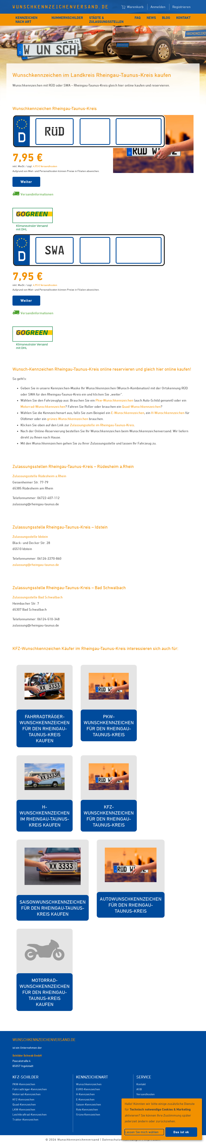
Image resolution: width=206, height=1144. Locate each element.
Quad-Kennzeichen (24, 1104)
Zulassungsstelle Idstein (30, 537)
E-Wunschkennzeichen (127, 413)
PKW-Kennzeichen (23, 1084)
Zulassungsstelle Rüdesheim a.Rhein (39, 476)
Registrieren (181, 7)
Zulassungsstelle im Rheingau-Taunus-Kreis (102, 425)
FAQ (138, 18)
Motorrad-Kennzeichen (26, 1094)
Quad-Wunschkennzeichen (141, 407)
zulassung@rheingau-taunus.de (35, 565)
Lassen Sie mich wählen (142, 1132)
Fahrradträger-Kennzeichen (29, 1089)
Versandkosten (145, 1094)
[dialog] (162, 1119)
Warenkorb (134, 7)
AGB (139, 1089)
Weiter (26, 182)
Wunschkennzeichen (89, 1084)
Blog (166, 18)
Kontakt (183, 18)
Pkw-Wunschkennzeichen (114, 400)
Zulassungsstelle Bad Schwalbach (37, 597)
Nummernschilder (67, 18)
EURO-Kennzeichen (88, 1089)
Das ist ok (181, 1132)
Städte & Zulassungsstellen (106, 20)
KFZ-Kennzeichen (23, 1099)
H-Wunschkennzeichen (167, 413)
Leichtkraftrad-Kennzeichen (29, 1114)
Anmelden (157, 7)
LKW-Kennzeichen (23, 1109)
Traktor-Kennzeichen (25, 1119)
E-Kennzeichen (85, 1099)
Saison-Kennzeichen (88, 1104)
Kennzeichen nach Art (26, 20)
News (151, 18)
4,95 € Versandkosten (45, 166)
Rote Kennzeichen (87, 1109)
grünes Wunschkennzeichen (67, 419)
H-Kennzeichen (85, 1094)
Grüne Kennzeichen (88, 1114)
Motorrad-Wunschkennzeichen (43, 407)
